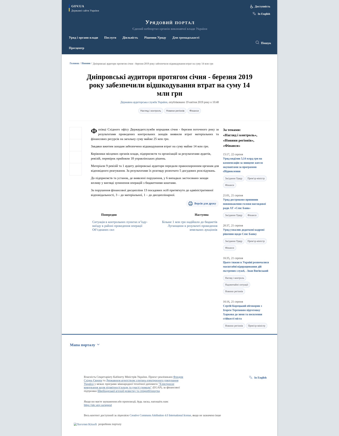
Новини (86, 63)
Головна (74, 63)
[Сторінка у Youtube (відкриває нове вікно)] (247, 43)
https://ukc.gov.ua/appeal (98, 405)
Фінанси (194, 110)
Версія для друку (205, 203)
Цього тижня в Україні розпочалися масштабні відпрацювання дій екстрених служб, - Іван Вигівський (246, 266)
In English (264, 13)
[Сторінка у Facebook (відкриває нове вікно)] (234, 43)
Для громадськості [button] (185, 37)
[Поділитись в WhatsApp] (76, 157)
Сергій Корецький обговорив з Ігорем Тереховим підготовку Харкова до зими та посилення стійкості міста (242, 312)
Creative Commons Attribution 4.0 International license (160, 415)
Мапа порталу (82, 345)
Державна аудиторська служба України (143, 102)
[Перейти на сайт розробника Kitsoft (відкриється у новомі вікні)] (85, 424)
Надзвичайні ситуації (236, 284)
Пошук (266, 43)
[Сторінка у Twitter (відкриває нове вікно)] (241, 43)
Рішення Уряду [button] (155, 37)
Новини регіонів (175, 110)
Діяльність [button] (130, 37)
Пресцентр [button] (76, 48)
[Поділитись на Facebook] (76, 133)
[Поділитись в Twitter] (76, 145)
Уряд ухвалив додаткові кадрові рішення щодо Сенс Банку (243, 231)
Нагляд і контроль (150, 110)
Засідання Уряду (233, 178)
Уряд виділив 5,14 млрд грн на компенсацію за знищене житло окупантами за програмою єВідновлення (243, 165)
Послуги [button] (110, 37)
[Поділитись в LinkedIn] (76, 169)
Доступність (262, 6)
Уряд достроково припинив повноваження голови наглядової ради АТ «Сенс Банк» (244, 204)
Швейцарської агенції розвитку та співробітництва (128, 390)
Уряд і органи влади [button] (83, 37)
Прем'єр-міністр (256, 178)
